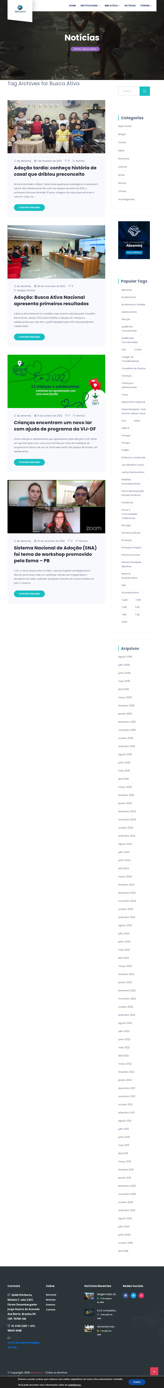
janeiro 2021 (124, 1177)
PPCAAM (126, 525)
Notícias (130, 5)
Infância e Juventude (133, 457)
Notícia (80, 161)
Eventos (122, 166)
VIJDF (124, 622)
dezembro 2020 (127, 1186)
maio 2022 (124, 1047)
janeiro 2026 (125, 713)
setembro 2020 (126, 1210)
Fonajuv (126, 442)
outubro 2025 (125, 738)
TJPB (138, 599)
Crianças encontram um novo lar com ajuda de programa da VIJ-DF (55, 426)
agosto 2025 (125, 754)
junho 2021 (124, 1137)
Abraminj (126, 289)
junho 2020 (124, 1234)
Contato (50, 1309)
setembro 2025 (126, 746)
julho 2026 (124, 664)
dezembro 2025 (127, 721)
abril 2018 (123, 1251)
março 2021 (124, 1161)
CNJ (124, 349)
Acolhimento (129, 297)
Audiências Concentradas (130, 340)
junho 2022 (124, 1039)
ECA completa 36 (107, 1310)
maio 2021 (123, 1145)
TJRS (124, 614)
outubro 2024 (125, 827)
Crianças (126, 375)
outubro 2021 (125, 1104)
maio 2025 (124, 770)
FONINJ (125, 450)
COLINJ (138, 349)
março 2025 (125, 787)
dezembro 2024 (127, 811)
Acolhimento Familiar (133, 304)
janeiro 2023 (125, 982)
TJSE (137, 614)
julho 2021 (123, 1129)
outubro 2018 (125, 1242)
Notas (121, 175)
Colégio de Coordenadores (130, 359)
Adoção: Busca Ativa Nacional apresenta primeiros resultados (51, 300)
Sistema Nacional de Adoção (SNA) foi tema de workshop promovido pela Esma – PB (55, 554)
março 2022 (125, 1063)
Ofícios (122, 191)
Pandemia (127, 502)
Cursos (122, 142)
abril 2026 (123, 689)
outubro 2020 (125, 1202)
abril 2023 (123, 958)
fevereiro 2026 (126, 705)
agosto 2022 (125, 1023)
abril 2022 (123, 1055)
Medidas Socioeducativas (131, 481)
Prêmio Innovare (131, 554)
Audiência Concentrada (129, 328)
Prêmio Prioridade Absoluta (131, 564)
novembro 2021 (126, 1096)
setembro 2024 (126, 835)
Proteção (127, 540)
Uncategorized (126, 199)
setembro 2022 (126, 1015)
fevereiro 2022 (126, 1072)
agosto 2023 (125, 925)
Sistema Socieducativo (130, 575)
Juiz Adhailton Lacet (133, 464)
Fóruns (145, 5)
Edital (121, 150)
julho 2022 (123, 1031)
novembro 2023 (127, 901)
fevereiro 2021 (126, 1169)
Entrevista (123, 158)
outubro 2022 (125, 1006)
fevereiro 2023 (126, 974)
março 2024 (125, 876)
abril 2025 (123, 778)
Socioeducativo (130, 592)
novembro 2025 (127, 730)
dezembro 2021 (126, 1088)
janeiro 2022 (125, 1080)
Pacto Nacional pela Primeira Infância (133, 493)
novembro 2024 (127, 819)
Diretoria (51, 1294)
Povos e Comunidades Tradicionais (129, 514)
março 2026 (125, 697)
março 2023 (125, 966)
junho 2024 (124, 860)
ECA (124, 420)
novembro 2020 (127, 1194)
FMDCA (125, 428)
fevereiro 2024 (126, 884)
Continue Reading (29, 207)
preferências (74, 1385)
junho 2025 (124, 762)
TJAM (124, 599)
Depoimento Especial (133, 402)
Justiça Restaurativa (133, 472)
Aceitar (137, 1382)
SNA (124, 585)
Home (72, 5)
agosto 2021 (124, 1120)
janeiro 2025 (125, 803)
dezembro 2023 (127, 892)
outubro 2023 (125, 909)
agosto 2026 (125, 656)
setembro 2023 (126, 917)
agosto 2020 (125, 1218)
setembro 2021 (126, 1112)
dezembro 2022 (127, 990)
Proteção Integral (131, 547)
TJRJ (137, 607)
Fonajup (126, 435)
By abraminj (24, 161)
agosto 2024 (125, 844)
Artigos (21, 290)
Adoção (126, 319)
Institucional (89, 5)
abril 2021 (123, 1153)
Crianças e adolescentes (129, 385)
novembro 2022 (127, 998)
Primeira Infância (131, 532)
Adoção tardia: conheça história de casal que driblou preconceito (55, 171)
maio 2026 (124, 681)
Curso (125, 394)
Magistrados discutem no (107, 1294)
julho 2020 (124, 1226)
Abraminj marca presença (107, 1326)
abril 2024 (123, 868)
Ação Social (124, 126)
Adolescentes (129, 312)
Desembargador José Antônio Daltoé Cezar (134, 411)
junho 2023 (124, 941)
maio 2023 (124, 949)
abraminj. (36, 1372)
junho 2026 (124, 673)
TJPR (124, 607)
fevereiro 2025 (126, 795)
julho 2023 (123, 933)
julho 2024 (124, 852)
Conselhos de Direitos (134, 368)
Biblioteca (111, 5)
